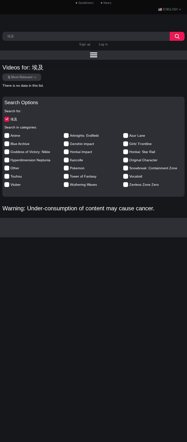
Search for (12, 111)
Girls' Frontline (140, 144)
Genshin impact (82, 144)
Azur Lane (137, 135)
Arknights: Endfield (84, 135)
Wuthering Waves (83, 185)
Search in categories (20, 127)
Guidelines (86, 3)
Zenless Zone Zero (144, 185)
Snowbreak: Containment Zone (153, 168)
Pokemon (77, 168)
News (107, 3)
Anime (15, 135)
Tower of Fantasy (83, 176)
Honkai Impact (81, 152)
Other (14, 168)
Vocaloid (135, 176)
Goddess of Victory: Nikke (30, 152)
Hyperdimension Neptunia (30, 160)
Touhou (16, 176)
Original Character (143, 160)
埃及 (13, 119)
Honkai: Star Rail (142, 152)
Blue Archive (19, 144)
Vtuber (15, 185)
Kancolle (76, 160)
